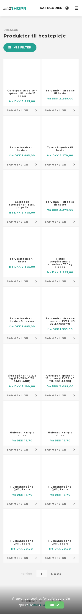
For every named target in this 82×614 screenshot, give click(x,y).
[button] (40, 605)
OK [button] (52, 605)
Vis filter (22, 47)
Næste (56, 573)
